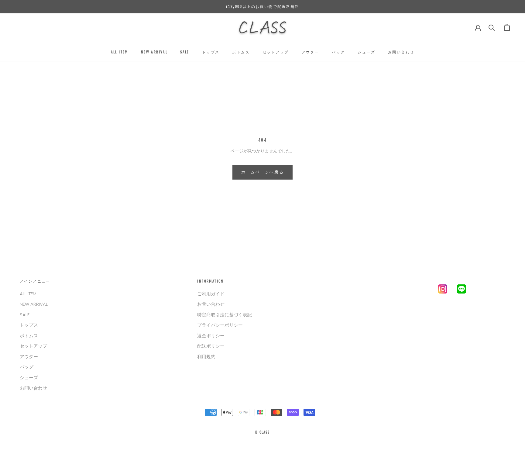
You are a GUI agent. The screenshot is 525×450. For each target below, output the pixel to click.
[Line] (461, 290)
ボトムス (241, 52)
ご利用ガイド (211, 293)
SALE (184, 52)
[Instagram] (442, 290)
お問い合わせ (401, 52)
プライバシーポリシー (220, 325)
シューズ (366, 52)
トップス (211, 52)
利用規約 (206, 356)
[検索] (492, 27)
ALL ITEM (119, 52)
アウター (310, 52)
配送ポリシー (211, 346)
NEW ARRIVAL (154, 52)
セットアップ (275, 52)
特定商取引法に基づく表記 (224, 314)
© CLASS (262, 432)
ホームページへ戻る (262, 172)
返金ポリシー (211, 335)
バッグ (338, 52)
